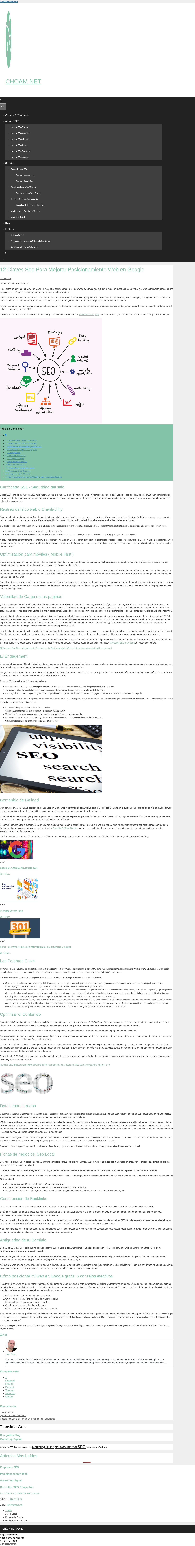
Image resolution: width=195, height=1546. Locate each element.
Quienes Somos (17, 235)
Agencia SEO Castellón (20, 133)
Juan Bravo (5, 278)
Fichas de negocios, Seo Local (21, 468)
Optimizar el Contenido (17, 462)
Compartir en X (105, 648)
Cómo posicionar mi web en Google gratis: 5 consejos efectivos (35, 477)
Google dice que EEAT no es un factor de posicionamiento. (27, 1419)
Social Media (91, 1447)
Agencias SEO (12, 121)
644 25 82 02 (16, 1499)
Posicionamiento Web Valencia (23, 187)
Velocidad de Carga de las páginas (22, 450)
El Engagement (13, 453)
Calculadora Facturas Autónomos (25, 247)
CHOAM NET (23, 81)
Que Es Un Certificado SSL (13, 1415)
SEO (13, 1412)
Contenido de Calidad (16, 456)
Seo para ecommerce (25, 175)
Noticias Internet (66, 1447)
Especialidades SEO (19, 169)
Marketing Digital (18, 217)
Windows (102, 1447)
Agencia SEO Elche (19, 145)
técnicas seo (85, 314)
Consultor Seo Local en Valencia (24, 199)
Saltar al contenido (9, 1)
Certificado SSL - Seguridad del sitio (22, 440)
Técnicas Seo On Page (11, 911)
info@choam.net (15, 1505)
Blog (7, 223)
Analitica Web (8, 1447)
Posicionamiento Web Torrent (28, 193)
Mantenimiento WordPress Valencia (25, 211)
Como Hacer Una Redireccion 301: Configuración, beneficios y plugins (35, 947)
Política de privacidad (16, 1520)
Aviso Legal (11, 1514)
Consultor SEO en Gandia (64, 828)
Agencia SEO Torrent (19, 127)
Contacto (9, 229)
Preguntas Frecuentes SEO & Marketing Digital (30, 241)
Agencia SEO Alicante (20, 139)
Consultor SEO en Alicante (122, 643)
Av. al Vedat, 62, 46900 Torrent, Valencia (20, 1493)
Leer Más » (5, 874)
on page (95, 314)
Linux (30, 1447)
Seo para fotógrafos (24, 181)
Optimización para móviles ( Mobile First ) (24, 446)
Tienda (8, 1510)
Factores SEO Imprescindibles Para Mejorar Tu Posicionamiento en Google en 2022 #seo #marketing (48, 1065)
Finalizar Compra (8, 1544)
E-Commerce (21, 1447)
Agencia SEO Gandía (20, 157)
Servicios (9, 163)
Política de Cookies (15, 1517)
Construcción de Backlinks (19, 471)
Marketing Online (43, 1447)
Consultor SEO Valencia (16, 115)
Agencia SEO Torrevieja (21, 151)
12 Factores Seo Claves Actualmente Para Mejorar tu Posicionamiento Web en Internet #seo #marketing (49, 648)
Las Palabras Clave (15, 459)
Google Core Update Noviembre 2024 (18, 868)
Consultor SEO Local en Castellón (30, 205)
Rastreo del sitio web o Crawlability (22, 443)
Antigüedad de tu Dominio (19, 474)
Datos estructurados (15, 465)
